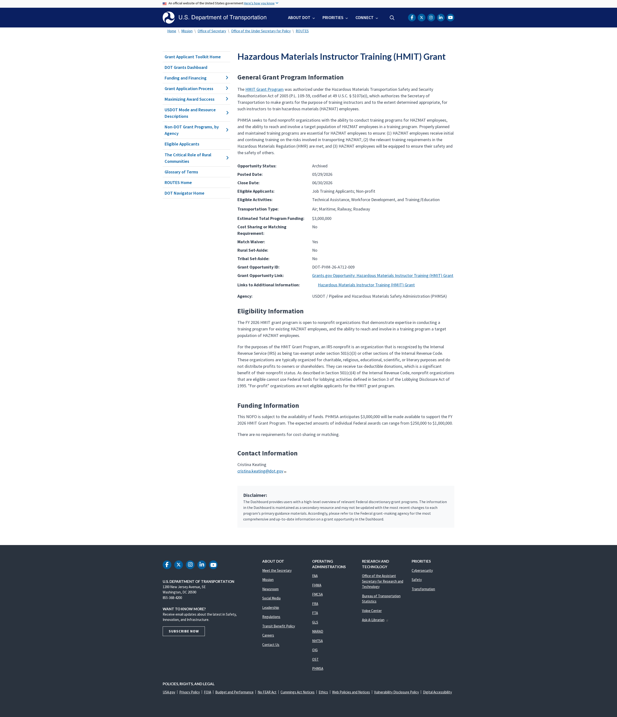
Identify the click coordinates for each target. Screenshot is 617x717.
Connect (364, 17)
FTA (315, 613)
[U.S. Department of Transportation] (214, 18)
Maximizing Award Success (190, 99)
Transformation (423, 589)
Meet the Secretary (277, 570)
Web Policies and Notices (351, 692)
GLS (315, 622)
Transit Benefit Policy (278, 626)
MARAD (317, 631)
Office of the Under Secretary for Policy (261, 31)
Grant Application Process (189, 88)
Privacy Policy (189, 692)
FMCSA (317, 594)
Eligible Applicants (182, 144)
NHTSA (317, 640)
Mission (187, 31)
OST (315, 659)
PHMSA (317, 668)
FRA (315, 603)
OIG (315, 650)
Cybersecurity (422, 570)
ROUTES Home (178, 182)
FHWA (316, 585)
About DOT (299, 17)
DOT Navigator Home (184, 193)
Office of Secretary (212, 31)
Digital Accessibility (437, 692)
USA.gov (169, 692)
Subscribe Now (184, 631)
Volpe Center (372, 610)
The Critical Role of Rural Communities (188, 158)
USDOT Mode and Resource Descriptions (190, 113)
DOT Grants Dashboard (186, 67)
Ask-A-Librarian (373, 620)
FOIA (207, 692)
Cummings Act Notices (298, 692)
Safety (417, 579)
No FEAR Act (267, 692)
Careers (268, 635)
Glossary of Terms (181, 172)
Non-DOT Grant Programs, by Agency (192, 130)
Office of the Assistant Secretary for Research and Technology (382, 581)
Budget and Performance (234, 692)
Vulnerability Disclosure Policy (396, 692)
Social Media (271, 598)
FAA (315, 575)
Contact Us (270, 644)
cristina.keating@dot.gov (260, 471)
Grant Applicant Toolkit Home (193, 56)
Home (171, 31)
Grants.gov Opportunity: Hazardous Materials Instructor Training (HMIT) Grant (382, 275)
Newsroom (270, 589)
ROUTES (302, 31)
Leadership (270, 607)
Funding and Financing (186, 78)
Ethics (323, 692)
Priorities (332, 17)
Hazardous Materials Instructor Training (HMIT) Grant (366, 285)
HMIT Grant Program (264, 89)
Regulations (271, 616)
